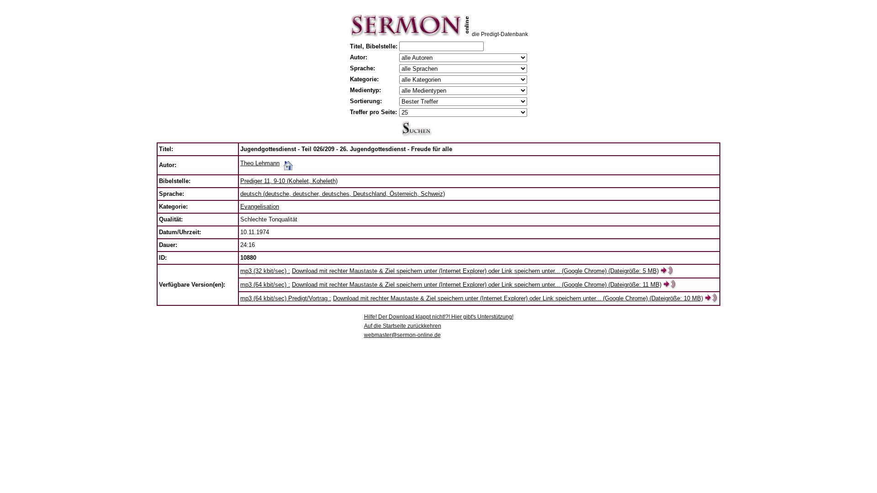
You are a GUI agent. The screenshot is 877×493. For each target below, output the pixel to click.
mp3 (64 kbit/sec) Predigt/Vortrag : (285, 298)
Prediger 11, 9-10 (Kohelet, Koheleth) (289, 181)
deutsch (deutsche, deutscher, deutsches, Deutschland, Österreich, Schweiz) (342, 193)
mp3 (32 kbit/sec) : (265, 270)
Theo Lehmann (260, 163)
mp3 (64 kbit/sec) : (265, 284)
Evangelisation (259, 206)
